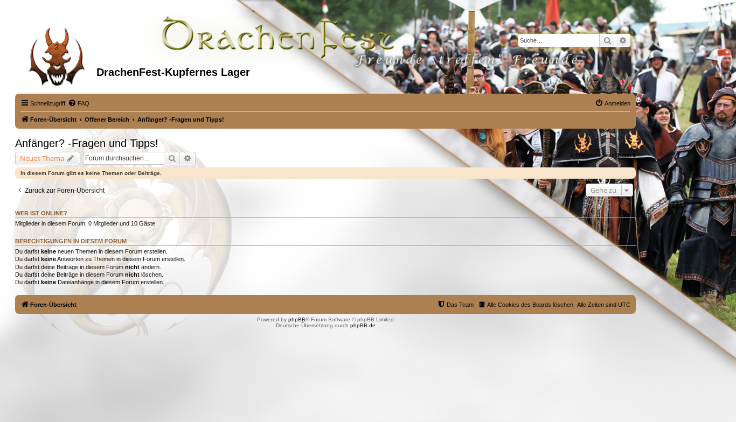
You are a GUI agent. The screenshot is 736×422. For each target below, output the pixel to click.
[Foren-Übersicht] (57, 53)
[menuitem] (78, 103)
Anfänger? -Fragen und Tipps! (86, 143)
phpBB (296, 319)
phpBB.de (363, 325)
